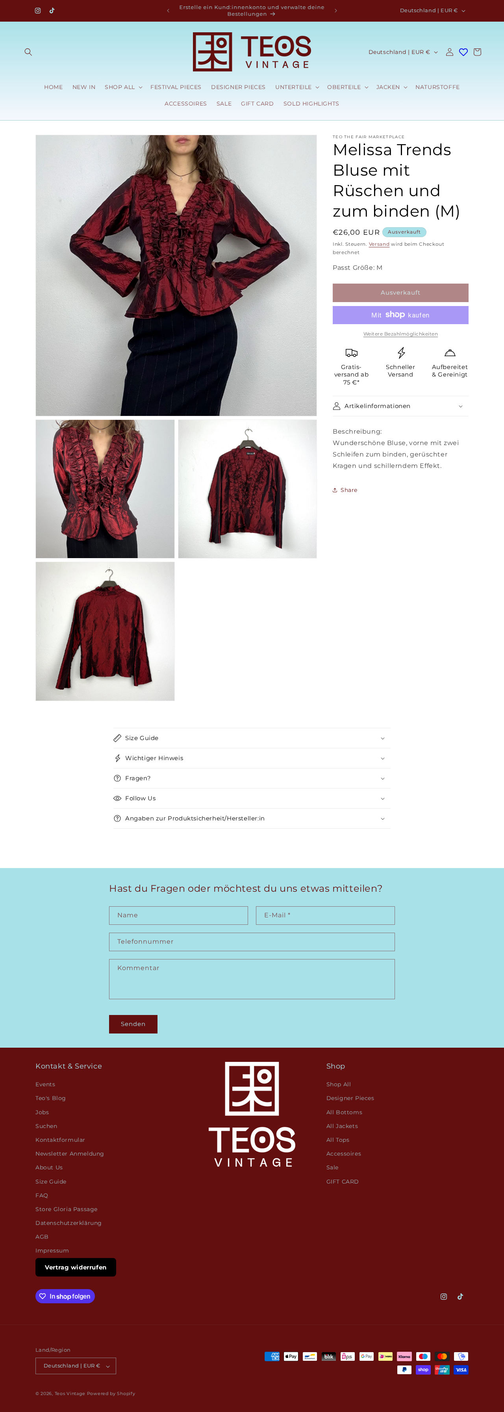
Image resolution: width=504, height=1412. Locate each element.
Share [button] (349, 489)
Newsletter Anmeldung (69, 1154)
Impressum (52, 1250)
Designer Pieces (350, 1098)
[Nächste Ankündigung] (336, 10)
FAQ (41, 1195)
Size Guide (51, 1181)
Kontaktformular (60, 1139)
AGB (42, 1237)
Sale (332, 1167)
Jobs (42, 1112)
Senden (133, 1024)
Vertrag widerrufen (76, 1267)
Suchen (46, 1126)
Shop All (338, 1084)
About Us (49, 1167)
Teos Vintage (70, 1394)
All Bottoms (344, 1112)
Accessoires (343, 1154)
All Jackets (342, 1126)
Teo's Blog (50, 1098)
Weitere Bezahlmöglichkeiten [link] (400, 333)
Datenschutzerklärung (68, 1223)
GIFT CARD (342, 1181)
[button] (28, 52)
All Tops (338, 1139)
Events (45, 1084)
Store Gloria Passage (66, 1209)
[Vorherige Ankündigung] (168, 10)
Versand (379, 244)
